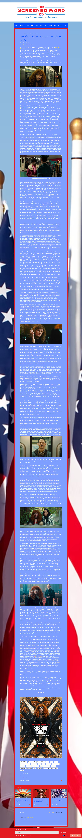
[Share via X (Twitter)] (23, 777)
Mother (56, 761)
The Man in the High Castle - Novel (23, 801)
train (34, 768)
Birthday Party (34, 763)
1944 (22, 770)
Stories (45, 25)
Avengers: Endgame (57, 800)
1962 (22, 763)
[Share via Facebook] (20, 777)
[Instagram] (66, 835)
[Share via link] (29, 777)
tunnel (44, 768)
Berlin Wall (39, 768)
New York (47, 761)
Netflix (34, 761)
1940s (43, 763)
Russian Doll (48, 763)
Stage (36, 25)
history (56, 768)
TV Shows (27, 25)
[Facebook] (63, 835)
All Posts (16, 25)
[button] (65, 25)
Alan (37, 766)
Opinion (59, 25)
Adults (41, 25)
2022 (38, 761)
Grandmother (50, 768)
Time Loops (28, 766)
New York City (23, 761)
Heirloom (23, 766)
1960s (52, 761)
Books (32, 25)
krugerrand (29, 768)
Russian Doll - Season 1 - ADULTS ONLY (40, 801)
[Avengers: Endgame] (59, 793)
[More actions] (61, 33)
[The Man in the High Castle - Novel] (23, 793)
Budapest (48, 766)
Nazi (39, 763)
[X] (64, 835)
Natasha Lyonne (56, 763)
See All (66, 786)
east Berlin (53, 766)
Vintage (50, 25)
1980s (42, 761)
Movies (21, 25)
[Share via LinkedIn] (26, 777)
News (55, 25)
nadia (34, 766)
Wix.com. (31, 835)
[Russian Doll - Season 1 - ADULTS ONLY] (41, 793)
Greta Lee (42, 766)
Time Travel (27, 763)
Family (29, 761)
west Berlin (23, 768)
